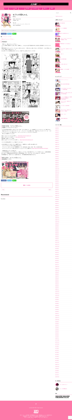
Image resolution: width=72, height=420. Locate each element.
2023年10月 (57, 197)
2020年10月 (57, 270)
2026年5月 (57, 134)
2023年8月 (57, 201)
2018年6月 (57, 327)
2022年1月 (57, 240)
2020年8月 (57, 274)
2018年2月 (57, 336)
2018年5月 (57, 329)
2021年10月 (57, 246)
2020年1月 (57, 289)
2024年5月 (57, 183)
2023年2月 (57, 213)
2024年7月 (57, 179)
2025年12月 (57, 144)
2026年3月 (57, 138)
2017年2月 (57, 360)
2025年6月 (57, 156)
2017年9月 (57, 346)
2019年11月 (57, 293)
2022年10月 (57, 221)
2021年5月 (57, 256)
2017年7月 (57, 350)
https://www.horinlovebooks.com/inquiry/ (40, 148)
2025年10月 (57, 148)
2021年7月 (57, 252)
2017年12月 (57, 340)
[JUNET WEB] (36, 4)
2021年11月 (57, 244)
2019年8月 (57, 299)
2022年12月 (57, 217)
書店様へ (52, 8)
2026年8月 (57, 128)
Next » (50, 189)
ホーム (6, 8)
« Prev (3, 189)
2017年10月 (57, 344)
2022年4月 (57, 234)
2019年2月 (57, 311)
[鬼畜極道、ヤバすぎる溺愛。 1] (57, 70)
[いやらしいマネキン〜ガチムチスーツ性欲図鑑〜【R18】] (57, 40)
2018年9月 (57, 321)
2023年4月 (57, 209)
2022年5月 (57, 232)
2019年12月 (57, 291)
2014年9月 (57, 370)
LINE (15, 33)
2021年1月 (57, 264)
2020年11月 (57, 268)
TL (40, 8)
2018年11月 (57, 317)
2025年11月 (57, 146)
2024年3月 (57, 187)
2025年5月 (57, 158)
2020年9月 (57, 272)
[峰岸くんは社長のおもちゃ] (57, 34)
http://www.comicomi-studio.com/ (24, 135)
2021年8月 (57, 250)
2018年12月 (57, 315)
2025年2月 (57, 164)
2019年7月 (57, 301)
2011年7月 (57, 374)
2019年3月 (57, 309)
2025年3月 (57, 162)
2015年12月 (57, 366)
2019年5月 (57, 305)
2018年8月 (57, 323)
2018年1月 (57, 338)
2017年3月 (57, 358)
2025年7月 (57, 154)
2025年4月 (57, 160)
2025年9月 (57, 150)
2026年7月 (57, 130)
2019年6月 (57, 303)
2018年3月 (57, 333)
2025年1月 (57, 166)
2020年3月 (57, 285)
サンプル (11, 8)
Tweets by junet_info (59, 16)
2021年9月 (57, 248)
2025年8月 (57, 152)
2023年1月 (57, 215)
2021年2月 (57, 262)
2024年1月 (57, 191)
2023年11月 (57, 195)
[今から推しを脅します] (57, 65)
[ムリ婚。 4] (57, 55)
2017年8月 (57, 348)
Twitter (10, 33)
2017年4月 (57, 356)
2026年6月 (57, 132)
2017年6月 (57, 352)
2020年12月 (57, 266)
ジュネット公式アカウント (63, 384)
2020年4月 (57, 283)
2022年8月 (57, 225)
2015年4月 (57, 368)
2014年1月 (57, 372)
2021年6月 (57, 254)
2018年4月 (57, 331)
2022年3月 (57, 236)
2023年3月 (57, 211)
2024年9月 (57, 174)
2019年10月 (57, 295)
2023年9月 (57, 199)
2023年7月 (57, 203)
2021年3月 (57, 260)
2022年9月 (57, 223)
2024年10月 (57, 172)
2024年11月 (57, 170)
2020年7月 (57, 276)
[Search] (70, 13)
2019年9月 (57, 297)
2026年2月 (57, 140)
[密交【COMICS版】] (57, 60)
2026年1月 (57, 142)
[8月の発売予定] (57, 24)
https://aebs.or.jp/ (36, 418)
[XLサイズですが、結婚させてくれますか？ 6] (57, 50)
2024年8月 (57, 176)
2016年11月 (57, 364)
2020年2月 (57, 287)
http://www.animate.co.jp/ (20, 137)
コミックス (22, 8)
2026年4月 (57, 136)
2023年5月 (57, 207)
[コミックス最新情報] (57, 29)
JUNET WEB (34, 407)
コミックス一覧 (8, 36)
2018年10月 (57, 319)
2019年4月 (57, 307)
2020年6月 (57, 278)
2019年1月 (57, 313)
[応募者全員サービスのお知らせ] (57, 45)
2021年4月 (57, 258)
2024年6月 (57, 181)
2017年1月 (57, 362)
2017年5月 (57, 354)
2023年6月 (57, 205)
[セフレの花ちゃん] (11, 66)
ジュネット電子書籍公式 (63, 388)
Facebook (4, 33)
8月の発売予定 (35, 8)
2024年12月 (57, 168)
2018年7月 (57, 325)
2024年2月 (57, 189)
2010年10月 (57, 376)
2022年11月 (57, 219)
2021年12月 (57, 242)
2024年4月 (57, 185)
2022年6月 (57, 229)
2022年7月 (57, 227)
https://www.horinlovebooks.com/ (26, 139)
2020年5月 (57, 280)
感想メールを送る (26, 185)
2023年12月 (57, 193)
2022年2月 (57, 238)
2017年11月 (57, 342)
